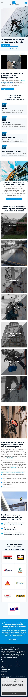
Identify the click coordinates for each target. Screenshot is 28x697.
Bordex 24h (10, 458)
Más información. (5, 686)
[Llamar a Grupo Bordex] (26, 3)
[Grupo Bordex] (14, 3)
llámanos (13, 467)
